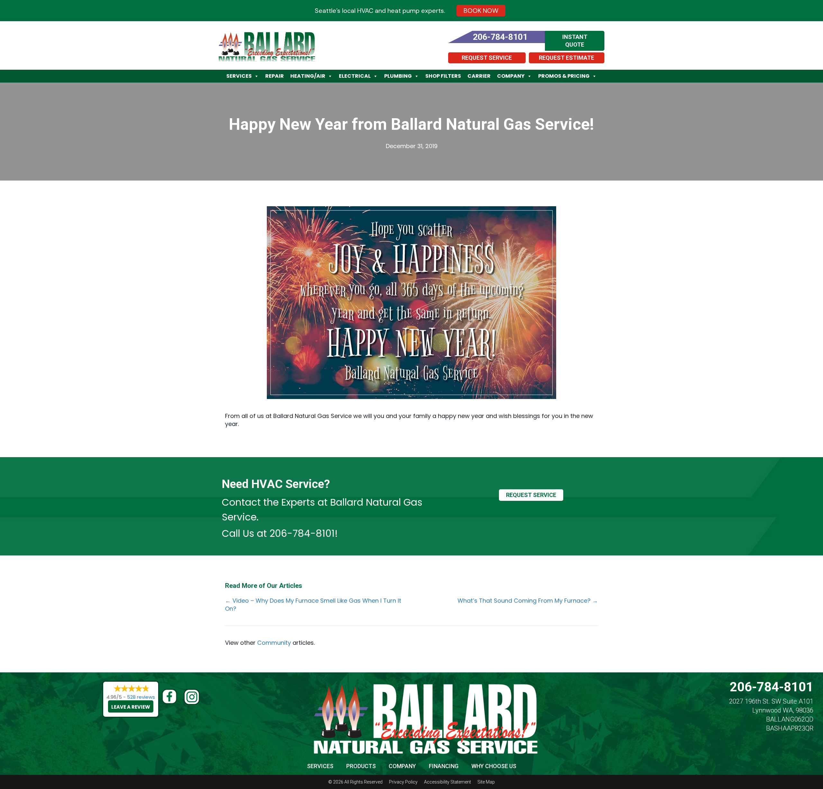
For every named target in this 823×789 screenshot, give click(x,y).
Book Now (481, 10)
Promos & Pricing (564, 76)
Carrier (479, 76)
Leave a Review (130, 707)
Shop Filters (443, 76)
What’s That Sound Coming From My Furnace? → (527, 601)
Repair (274, 76)
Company (511, 76)
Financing (443, 766)
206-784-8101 (302, 533)
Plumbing (398, 76)
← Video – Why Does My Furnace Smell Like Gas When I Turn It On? (313, 605)
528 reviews (141, 697)
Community (274, 643)
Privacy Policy (403, 782)
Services (239, 76)
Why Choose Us (493, 766)
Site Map (486, 782)
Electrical (355, 76)
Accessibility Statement (447, 782)
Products (361, 766)
